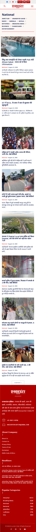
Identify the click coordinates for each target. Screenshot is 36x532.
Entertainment (8, 29)
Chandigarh (17, 26)
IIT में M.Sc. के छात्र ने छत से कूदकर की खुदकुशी (17, 103)
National (5, 67)
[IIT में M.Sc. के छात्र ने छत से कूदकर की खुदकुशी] (18, 90)
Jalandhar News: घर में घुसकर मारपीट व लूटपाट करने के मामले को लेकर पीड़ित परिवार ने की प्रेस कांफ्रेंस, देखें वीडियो (17, 482)
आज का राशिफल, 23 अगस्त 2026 (11, 466)
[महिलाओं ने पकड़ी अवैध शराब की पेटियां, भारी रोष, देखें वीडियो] (18, 138)
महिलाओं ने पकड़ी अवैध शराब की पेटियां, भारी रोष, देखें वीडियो (16, 153)
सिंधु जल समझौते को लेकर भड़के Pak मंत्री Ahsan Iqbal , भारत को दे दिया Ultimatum (18, 62)
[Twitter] (16, 2)
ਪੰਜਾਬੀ (28, 1)
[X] (20, 529)
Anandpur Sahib (18, 18)
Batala (21, 21)
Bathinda (6, 24)
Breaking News (18, 24)
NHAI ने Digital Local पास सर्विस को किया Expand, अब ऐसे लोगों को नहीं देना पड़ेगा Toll (18, 238)
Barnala (12, 21)
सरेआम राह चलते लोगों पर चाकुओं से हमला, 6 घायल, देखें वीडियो (18, 324)
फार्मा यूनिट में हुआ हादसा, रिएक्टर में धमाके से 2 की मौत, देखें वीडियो (18, 281)
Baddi (4, 21)
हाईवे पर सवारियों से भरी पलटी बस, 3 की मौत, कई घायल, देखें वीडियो (16, 366)
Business (5, 26)
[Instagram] (10, 2)
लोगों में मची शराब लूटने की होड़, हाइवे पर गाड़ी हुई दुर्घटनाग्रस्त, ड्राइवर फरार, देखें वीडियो (18, 195)
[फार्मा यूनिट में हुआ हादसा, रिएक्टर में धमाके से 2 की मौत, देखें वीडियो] (18, 266)
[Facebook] (7, 2)
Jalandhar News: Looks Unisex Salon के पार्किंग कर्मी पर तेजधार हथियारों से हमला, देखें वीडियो (18, 471)
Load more (17, 383)
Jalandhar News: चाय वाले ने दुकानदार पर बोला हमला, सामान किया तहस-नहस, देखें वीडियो (17, 476)
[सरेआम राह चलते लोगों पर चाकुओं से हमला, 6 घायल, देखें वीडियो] (18, 309)
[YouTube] (13, 2)
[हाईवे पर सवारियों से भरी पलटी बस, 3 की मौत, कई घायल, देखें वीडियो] (18, 351)
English (20, 1)
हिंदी (24, 1)
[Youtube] (25, 529)
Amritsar (5, 18)
